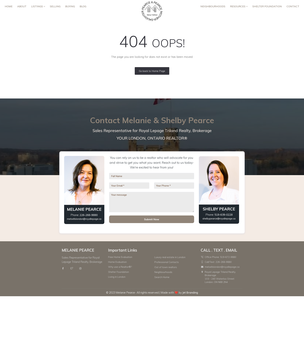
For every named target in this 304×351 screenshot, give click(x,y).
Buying (70, 6)
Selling (55, 6)
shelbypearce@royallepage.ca (219, 218)
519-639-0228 (224, 214)
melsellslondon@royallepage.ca (84, 218)
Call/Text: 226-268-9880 (218, 261)
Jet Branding (190, 292)
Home (9, 6)
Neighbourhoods (212, 6)
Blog (83, 6)
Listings (37, 6)
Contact (293, 6)
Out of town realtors (165, 267)
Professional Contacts (166, 262)
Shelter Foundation (267, 6)
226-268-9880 (89, 215)
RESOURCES (238, 6)
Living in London (116, 276)
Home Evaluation (117, 261)
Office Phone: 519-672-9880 (220, 257)
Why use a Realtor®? (120, 266)
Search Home (161, 277)
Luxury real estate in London (169, 257)
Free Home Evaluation (120, 257)
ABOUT (21, 6)
